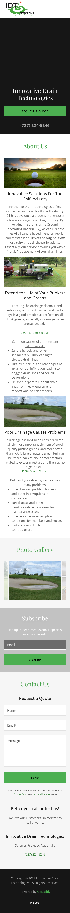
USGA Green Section (35, 333)
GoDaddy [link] (43, 892)
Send (35, 778)
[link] (20, 8)
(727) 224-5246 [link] (35, 125)
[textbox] (35, 645)
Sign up (35, 660)
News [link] (35, 903)
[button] (62, 9)
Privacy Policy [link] (20, 793)
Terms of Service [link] (41, 793)
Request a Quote (35, 111)
